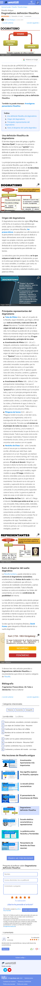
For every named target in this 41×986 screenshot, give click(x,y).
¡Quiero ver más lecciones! (20, 858)
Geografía (29, 710)
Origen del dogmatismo (16, 119)
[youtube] (9, 970)
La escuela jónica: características (27, 785)
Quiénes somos (28, 978)
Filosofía (14, 7)
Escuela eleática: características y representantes (26, 822)
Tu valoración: (20, 901)
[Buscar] (38, 2)
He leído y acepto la (12, 910)
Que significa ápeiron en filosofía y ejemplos (29, 773)
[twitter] (5, 970)
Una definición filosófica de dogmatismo (22, 116)
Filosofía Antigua (22, 7)
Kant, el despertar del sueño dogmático (21, 127)
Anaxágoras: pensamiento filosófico (18, 105)
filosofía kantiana (10, 574)
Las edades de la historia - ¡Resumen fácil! (19, 742)
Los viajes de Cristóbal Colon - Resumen (18, 725)
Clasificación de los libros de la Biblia (17, 729)
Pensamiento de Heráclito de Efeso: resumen (27, 846)
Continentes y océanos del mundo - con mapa (20, 749)
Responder (5, 949)
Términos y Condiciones (24, 981)
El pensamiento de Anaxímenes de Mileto (29, 796)
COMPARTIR (31, 4)
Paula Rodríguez (11, 20)
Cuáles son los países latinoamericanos (18, 738)
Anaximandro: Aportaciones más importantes (27, 763)
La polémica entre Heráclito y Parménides (29, 832)
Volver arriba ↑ (20, 957)
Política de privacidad (9, 984)
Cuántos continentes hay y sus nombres (18, 745)
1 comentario (27, 16)
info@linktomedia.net (9, 926)
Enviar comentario (29, 910)
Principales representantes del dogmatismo (17, 123)
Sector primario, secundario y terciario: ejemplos (21, 722)
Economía (19, 710)
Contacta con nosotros (9, 981)
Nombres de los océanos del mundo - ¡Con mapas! (19, 734)
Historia (10, 710)
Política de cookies (22, 984)
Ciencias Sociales (6, 7)
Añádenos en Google (31, 60)
